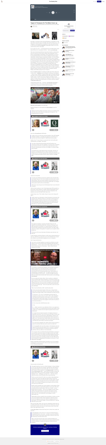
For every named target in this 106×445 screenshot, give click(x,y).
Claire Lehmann (49, 107)
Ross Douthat (37, 371)
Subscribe (99, 1)
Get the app (57, 441)
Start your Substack (51, 441)
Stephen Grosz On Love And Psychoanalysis (70, 74)
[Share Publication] (96, 1)
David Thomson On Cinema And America (70, 70)
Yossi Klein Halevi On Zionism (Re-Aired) (70, 51)
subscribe (39, 73)
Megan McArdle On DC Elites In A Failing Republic (70, 62)
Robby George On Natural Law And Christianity (70, 66)
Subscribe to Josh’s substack (35, 105)
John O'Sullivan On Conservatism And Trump (69, 55)
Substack (49, 443)
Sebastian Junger (50, 370)
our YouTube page (54, 50)
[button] (47, 12)
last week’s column (35, 409)
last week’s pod (38, 133)
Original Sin (43, 45)
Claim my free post (45, 430)
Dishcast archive (37, 71)
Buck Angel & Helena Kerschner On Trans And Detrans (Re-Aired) (70, 47)
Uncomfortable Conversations (52, 82)
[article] (69, 47)
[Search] (94, 1)
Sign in (103, 1)
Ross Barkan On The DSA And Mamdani (70, 58)
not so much (39, 339)
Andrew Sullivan (66, 42)
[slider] (54, 19)
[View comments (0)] (74, 10)
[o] (63, 47)
